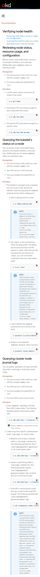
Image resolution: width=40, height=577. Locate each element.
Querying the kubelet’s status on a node (22, 41)
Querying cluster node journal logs (20, 44)
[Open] (3, 16)
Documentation (9, 23)
